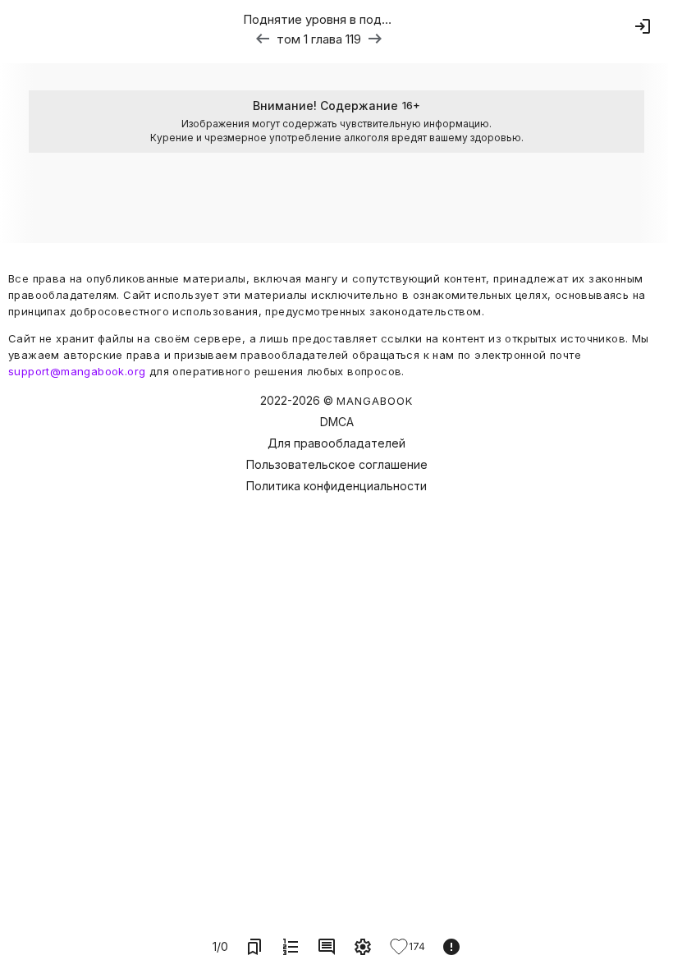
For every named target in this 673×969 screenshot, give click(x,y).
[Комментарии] (327, 947)
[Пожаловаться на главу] (451, 947)
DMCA (337, 422)
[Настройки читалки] (363, 947)
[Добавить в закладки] (254, 947)
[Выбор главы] (290, 947)
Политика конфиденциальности (336, 486)
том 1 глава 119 (319, 39)
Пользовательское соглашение (337, 464)
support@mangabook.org (76, 371)
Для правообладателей (336, 443)
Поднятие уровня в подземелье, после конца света (319, 19)
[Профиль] (643, 26)
